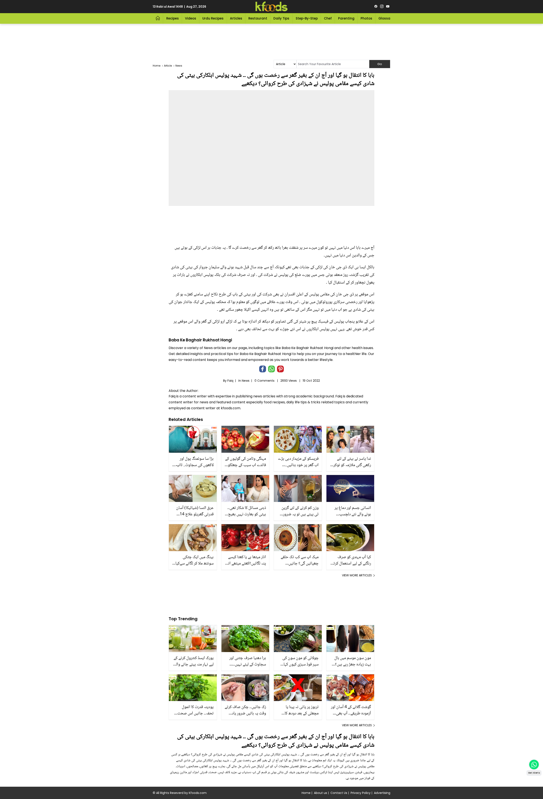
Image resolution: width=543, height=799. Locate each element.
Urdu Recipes (213, 18)
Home (306, 793)
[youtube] (388, 6)
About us (320, 793)
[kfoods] (271, 6)
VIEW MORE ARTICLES (357, 575)
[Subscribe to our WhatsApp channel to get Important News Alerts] (534, 764)
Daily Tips (281, 18)
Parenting (346, 18)
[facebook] (376, 6)
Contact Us (338, 793)
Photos (366, 18)
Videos (190, 18)
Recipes (172, 18)
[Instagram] (382, 6)
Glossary (385, 18)
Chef (328, 18)
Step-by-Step (307, 18)
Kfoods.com (198, 793)
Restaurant (257, 18)
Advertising (382, 793)
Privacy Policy (361, 793)
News (245, 381)
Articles (236, 18)
